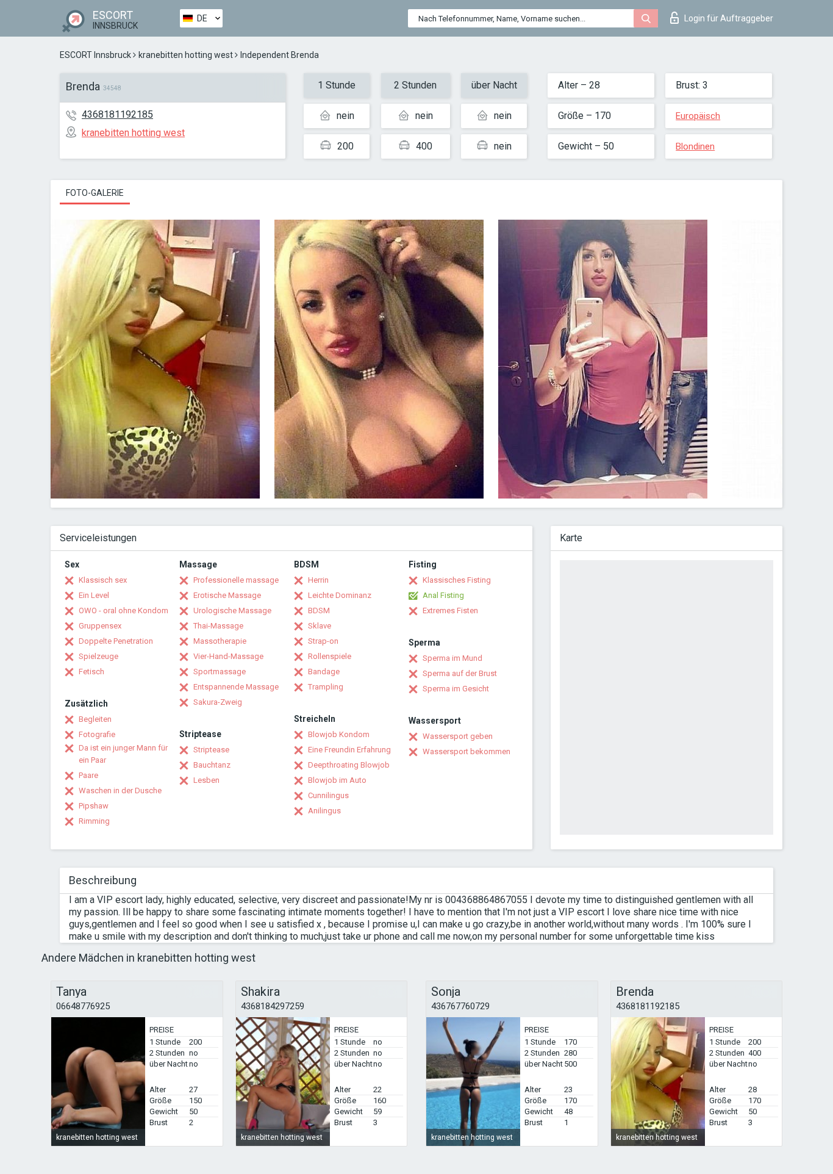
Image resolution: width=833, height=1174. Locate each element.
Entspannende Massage (236, 686)
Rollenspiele (329, 656)
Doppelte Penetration (116, 641)
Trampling (325, 686)
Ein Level (94, 595)
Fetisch (91, 671)
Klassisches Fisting (457, 580)
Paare (88, 775)
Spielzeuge (98, 656)
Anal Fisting (443, 595)
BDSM (319, 610)
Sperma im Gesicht (456, 688)
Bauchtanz (212, 764)
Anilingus (324, 810)
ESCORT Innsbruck (95, 55)
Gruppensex (100, 625)
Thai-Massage (218, 625)
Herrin (318, 580)
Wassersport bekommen (466, 751)
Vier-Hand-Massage (228, 656)
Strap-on (323, 641)
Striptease (211, 749)
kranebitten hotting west (185, 55)
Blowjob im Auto (337, 780)
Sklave (319, 625)
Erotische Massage (227, 595)
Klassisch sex (103, 580)
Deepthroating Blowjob (349, 764)
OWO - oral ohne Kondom (123, 610)
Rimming (94, 821)
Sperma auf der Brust (460, 673)
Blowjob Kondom (339, 734)
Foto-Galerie (95, 193)
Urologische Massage (232, 610)
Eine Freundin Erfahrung (349, 749)
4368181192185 (117, 114)
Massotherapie (219, 641)
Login (728, 18)
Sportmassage (219, 671)
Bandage (324, 671)
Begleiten (95, 719)
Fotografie (97, 734)
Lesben (206, 780)
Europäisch (698, 115)
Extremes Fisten (450, 610)
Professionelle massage (236, 580)
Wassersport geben (458, 736)
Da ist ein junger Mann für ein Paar (123, 754)
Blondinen (695, 146)
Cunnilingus (328, 795)
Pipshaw (94, 805)
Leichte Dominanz (339, 595)
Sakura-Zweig (217, 702)
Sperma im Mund (452, 658)
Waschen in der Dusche (120, 790)
